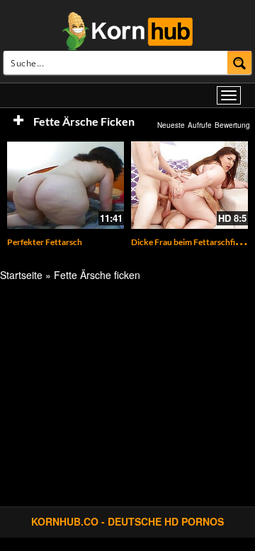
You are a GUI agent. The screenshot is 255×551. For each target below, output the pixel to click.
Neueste (171, 125)
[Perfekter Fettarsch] (65, 185)
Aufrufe (200, 125)
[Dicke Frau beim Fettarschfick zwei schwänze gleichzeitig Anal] (189, 185)
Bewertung (232, 125)
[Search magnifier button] (239, 62)
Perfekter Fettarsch (44, 242)
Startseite (21, 275)
